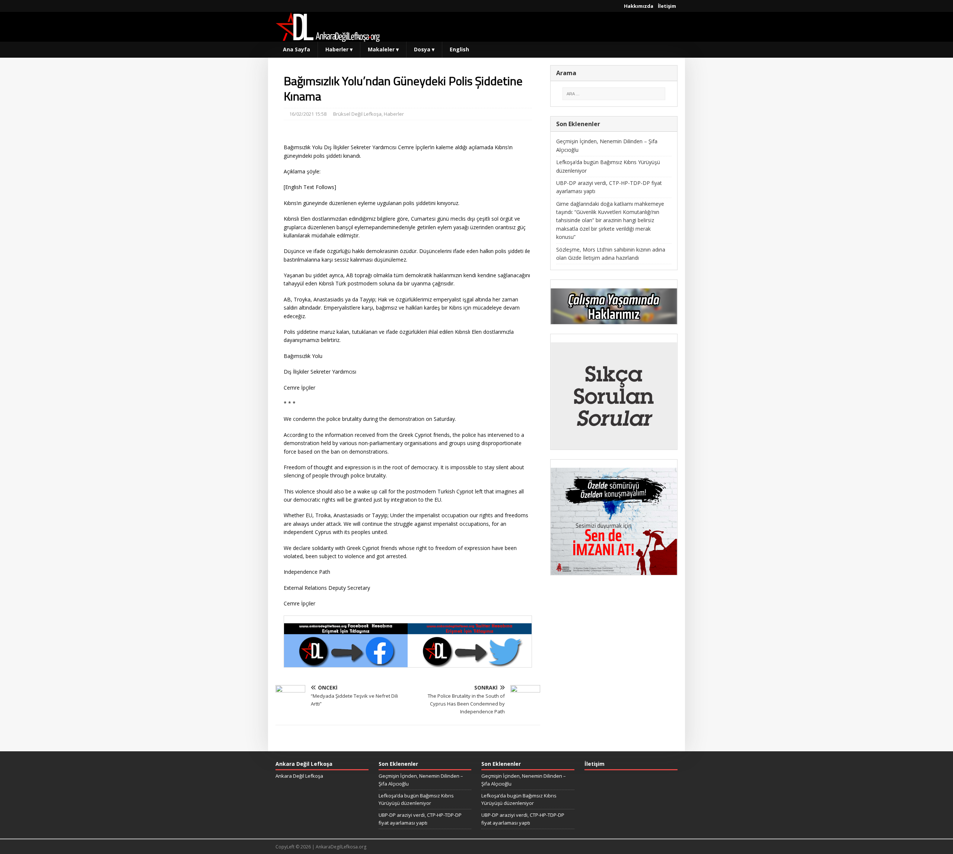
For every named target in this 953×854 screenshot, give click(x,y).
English (459, 49)
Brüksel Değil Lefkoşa (357, 114)
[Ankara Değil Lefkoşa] (327, 37)
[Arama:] (614, 93)
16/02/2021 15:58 (307, 114)
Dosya (424, 49)
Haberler (339, 49)
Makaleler (383, 49)
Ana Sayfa (296, 49)
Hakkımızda (638, 6)
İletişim (667, 6)
